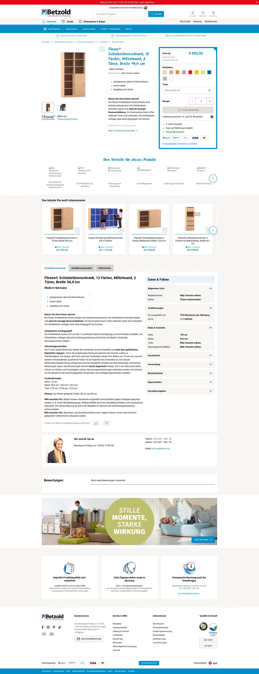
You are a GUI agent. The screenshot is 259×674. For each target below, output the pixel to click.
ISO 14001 (208, 640)
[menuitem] (185, 21)
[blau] (209, 72)
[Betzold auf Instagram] (48, 627)
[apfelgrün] (203, 72)
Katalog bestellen (120, 627)
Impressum (46, 671)
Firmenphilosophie (160, 627)
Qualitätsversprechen (81, 268)
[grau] (165, 78)
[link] (203, 13)
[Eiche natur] (184, 72)
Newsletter (117, 624)
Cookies (131, 671)
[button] (188, 90)
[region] (129, 352)
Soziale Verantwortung (162, 631)
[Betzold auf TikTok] (59, 627)
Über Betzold (158, 624)
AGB (68, 671)
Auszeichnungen (160, 643)
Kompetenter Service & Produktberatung (126, 8)
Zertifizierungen (159, 639)
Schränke (104, 42)
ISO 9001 (208, 646)
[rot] (190, 72)
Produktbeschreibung (55, 268)
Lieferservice (104, 268)
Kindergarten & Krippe (63, 42)
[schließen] (257, 2)
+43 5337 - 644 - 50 (162, 439)
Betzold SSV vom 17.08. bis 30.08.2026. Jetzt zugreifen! (127, 2)
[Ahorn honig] (165, 72)
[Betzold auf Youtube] (44, 634)
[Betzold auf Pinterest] (54, 627)
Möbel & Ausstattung (86, 42)
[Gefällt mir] (96, 423)
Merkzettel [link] (117, 643)
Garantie (116, 650)
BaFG (110, 671)
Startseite (46, 42)
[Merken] (102, 49)
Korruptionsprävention (96, 671)
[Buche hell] (171, 72)
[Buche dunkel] (177, 72)
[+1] (210, 101)
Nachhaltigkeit (159, 635)
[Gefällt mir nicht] (107, 423)
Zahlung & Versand (121, 631)
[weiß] (171, 78)
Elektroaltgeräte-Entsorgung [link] (125, 646)
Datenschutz (58, 671)
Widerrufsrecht (78, 671)
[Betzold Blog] (52, 634)
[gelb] (196, 72)
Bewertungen (120, 671)
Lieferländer (118, 635)
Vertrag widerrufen (149, 663)
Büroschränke (118, 42)
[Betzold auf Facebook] (42, 627)
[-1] (192, 101)
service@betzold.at (161, 448)
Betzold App (118, 639)
